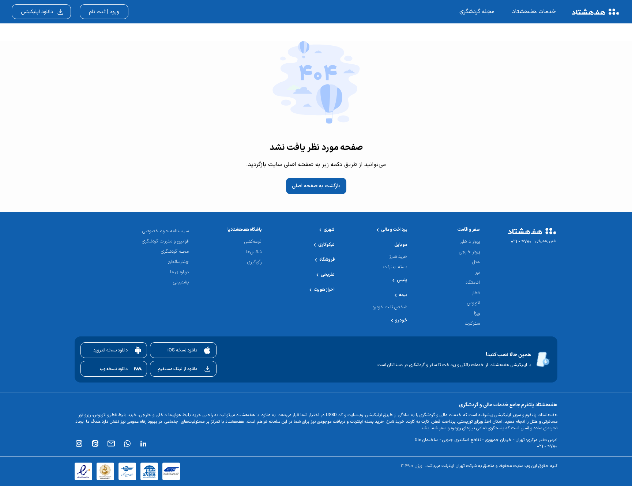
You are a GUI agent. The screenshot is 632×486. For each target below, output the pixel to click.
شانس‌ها (254, 252)
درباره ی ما (179, 272)
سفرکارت (472, 323)
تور (477, 272)
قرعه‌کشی (253, 241)
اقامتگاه (473, 282)
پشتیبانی (181, 282)
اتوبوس (473, 303)
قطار (476, 293)
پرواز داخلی (470, 241)
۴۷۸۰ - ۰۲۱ (521, 241)
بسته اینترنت (395, 267)
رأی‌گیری (254, 262)
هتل (476, 262)
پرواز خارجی (469, 252)
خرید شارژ (398, 256)
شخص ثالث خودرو (390, 307)
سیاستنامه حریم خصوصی (165, 231)
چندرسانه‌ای (178, 262)
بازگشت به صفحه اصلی (316, 186)
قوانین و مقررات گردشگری (165, 241)
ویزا (477, 313)
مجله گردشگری (175, 251)
